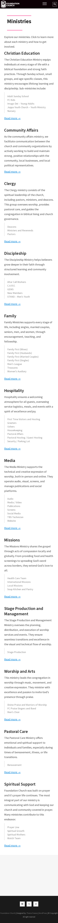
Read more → (12, 118)
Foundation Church (7, 913)
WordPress (43, 913)
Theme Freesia (32, 913)
